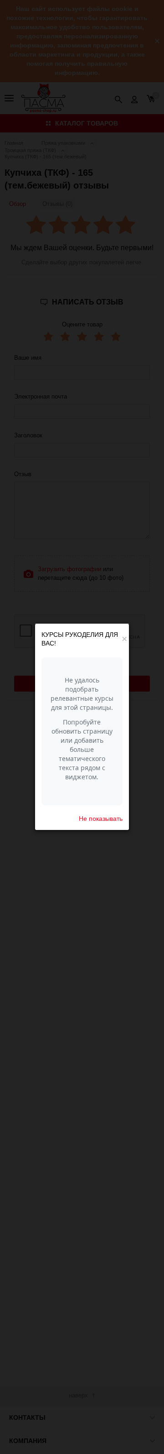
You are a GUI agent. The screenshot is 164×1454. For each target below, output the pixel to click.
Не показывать (101, 818)
